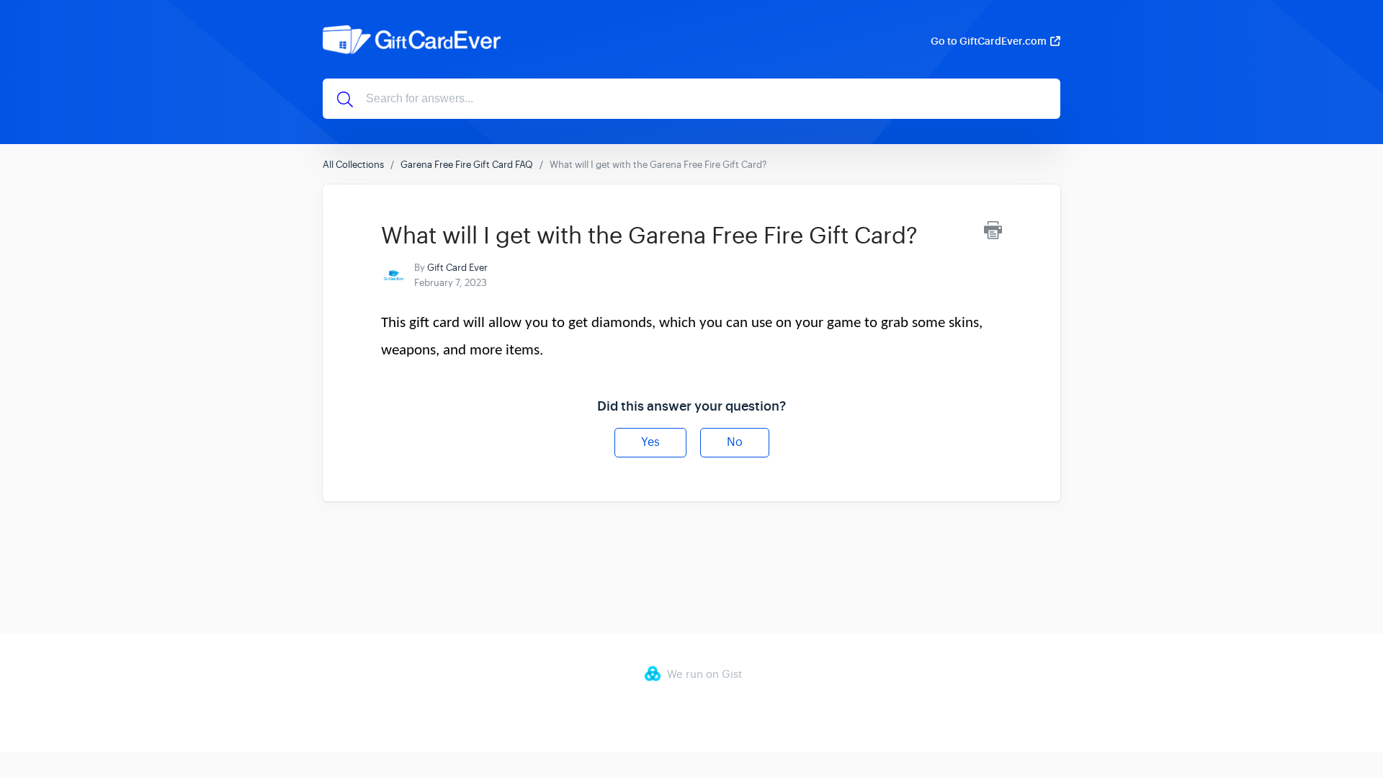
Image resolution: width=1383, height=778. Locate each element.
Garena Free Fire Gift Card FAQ (466, 164)
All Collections (353, 164)
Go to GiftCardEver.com (989, 41)
